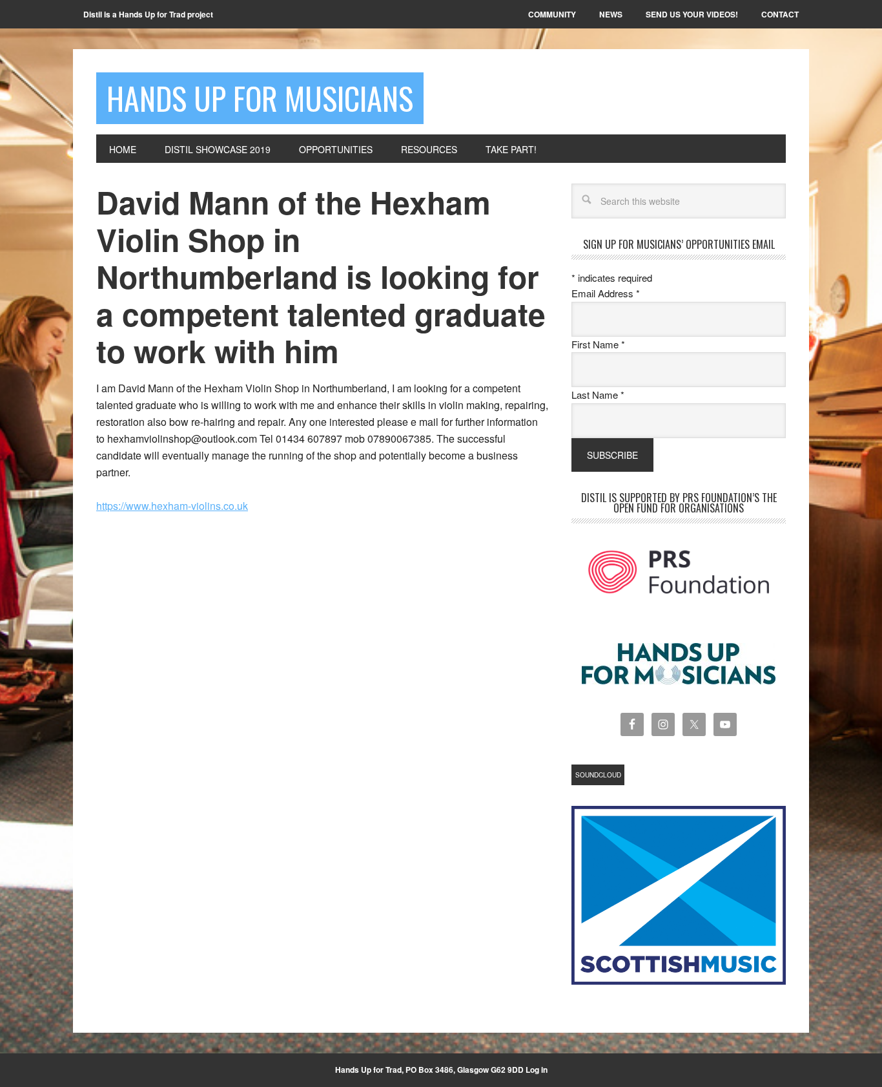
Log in (537, 1069)
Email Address (605, 293)
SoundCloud (598, 774)
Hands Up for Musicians (260, 98)
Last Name (597, 394)
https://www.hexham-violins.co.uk (172, 505)
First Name (598, 344)
